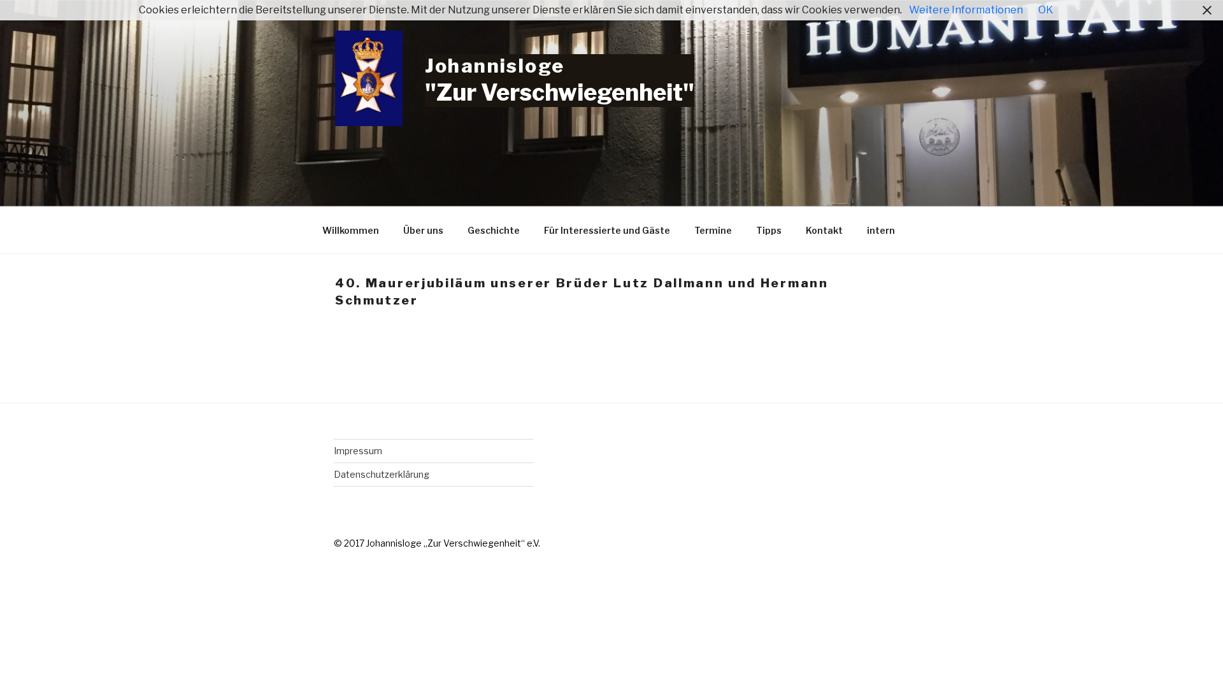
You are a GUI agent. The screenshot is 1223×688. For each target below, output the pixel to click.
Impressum (358, 450)
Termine (713, 230)
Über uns (423, 230)
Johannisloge (495, 65)
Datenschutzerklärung (381, 474)
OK (1045, 10)
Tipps (769, 230)
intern (881, 230)
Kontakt (824, 230)
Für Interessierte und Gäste (607, 230)
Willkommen (350, 230)
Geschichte (494, 230)
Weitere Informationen (966, 10)
